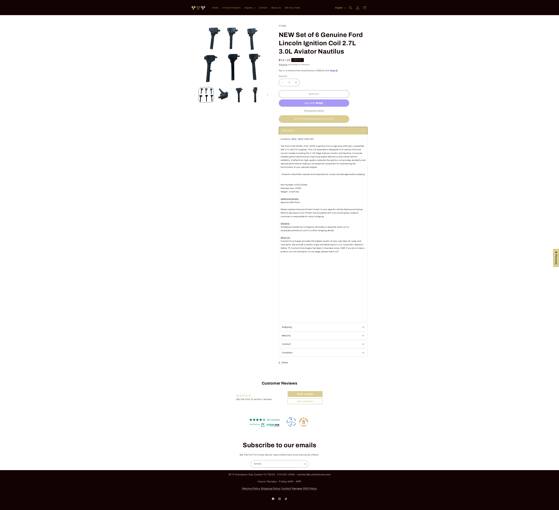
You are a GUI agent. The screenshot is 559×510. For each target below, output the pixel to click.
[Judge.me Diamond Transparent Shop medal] (291, 422)
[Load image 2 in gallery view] (222, 94)
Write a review (305, 394)
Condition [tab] (287, 352)
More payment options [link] (314, 111)
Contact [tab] (286, 344)
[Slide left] (194, 95)
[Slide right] (267, 95)
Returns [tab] (286, 335)
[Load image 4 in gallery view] (255, 94)
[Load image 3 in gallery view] (239, 94)
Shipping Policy (270, 488)
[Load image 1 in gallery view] (206, 94)
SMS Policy (310, 488)
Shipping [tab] (287, 327)
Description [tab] (288, 130)
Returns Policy (251, 488)
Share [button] (285, 362)
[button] (250, 8)
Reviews (297, 488)
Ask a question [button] (305, 401)
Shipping (283, 65)
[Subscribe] (304, 464)
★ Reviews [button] (556, 258)
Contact (286, 488)
